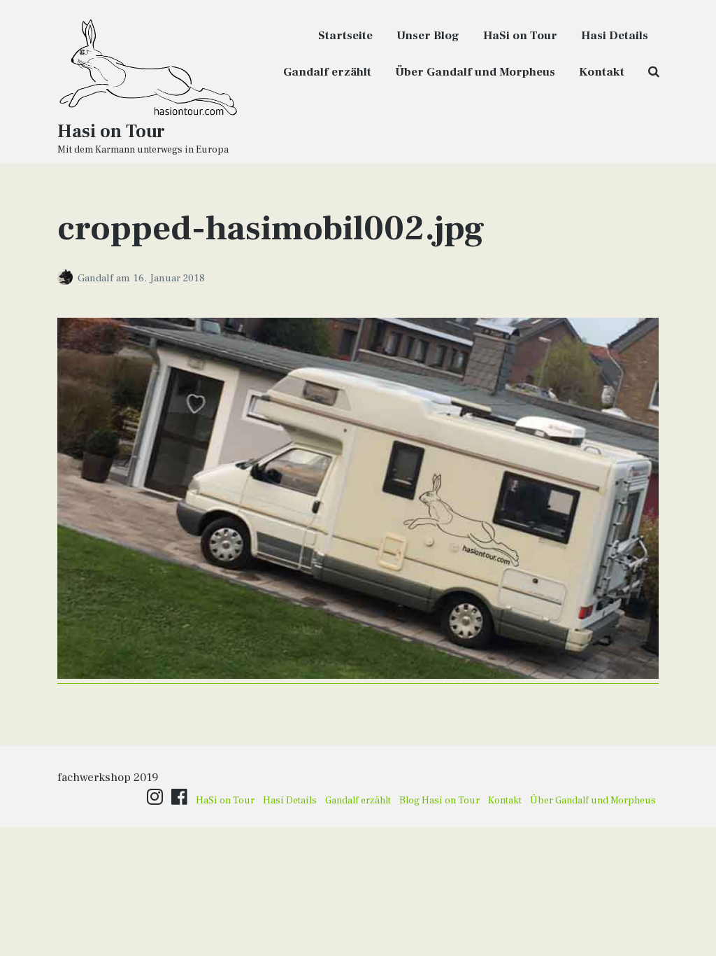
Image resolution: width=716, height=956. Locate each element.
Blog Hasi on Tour (439, 800)
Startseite (345, 35)
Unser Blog (427, 35)
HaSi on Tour (520, 35)
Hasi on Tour (111, 131)
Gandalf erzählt (327, 72)
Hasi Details (614, 35)
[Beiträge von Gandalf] (67, 278)
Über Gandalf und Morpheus (475, 72)
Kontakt (601, 72)
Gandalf (97, 278)
